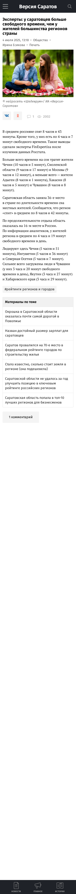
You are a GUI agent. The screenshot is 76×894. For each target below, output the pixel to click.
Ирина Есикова (14, 45)
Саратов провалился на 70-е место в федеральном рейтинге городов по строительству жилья (34, 349)
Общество (40, 40)
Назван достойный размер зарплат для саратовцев (36, 333)
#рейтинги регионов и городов (29, 289)
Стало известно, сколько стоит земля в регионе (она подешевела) (35, 366)
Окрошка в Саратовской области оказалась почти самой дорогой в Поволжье (32, 316)
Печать (34, 45)
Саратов (38, 7)
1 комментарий (21, 417)
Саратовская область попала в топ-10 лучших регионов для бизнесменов (34, 400)
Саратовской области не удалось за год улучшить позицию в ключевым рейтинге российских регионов (36, 383)
